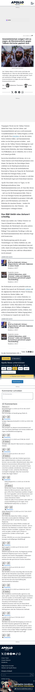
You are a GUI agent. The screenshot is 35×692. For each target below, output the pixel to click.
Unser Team (5, 658)
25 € (14, 368)
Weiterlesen (17, 381)
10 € (3, 368)
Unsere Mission (6, 660)
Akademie (4, 662)
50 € (20, 368)
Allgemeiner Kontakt (7, 666)
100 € (26, 368)
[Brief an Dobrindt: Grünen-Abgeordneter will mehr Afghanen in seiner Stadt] (4, 263)
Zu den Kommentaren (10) (10, 353)
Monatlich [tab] (16, 358)
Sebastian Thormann (16, 85)
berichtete (16, 136)
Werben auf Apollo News (8, 668)
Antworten (7, 419)
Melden (7, 411)
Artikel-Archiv (5, 679)
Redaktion (10, 268)
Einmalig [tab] (7, 358)
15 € (9, 368)
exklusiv (28, 289)
